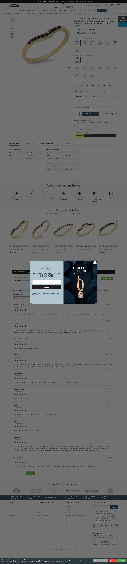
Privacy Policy (49, 562)
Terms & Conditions (61, 562)
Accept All (121, 561)
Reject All (112, 561)
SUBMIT (47, 287)
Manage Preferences (101, 561)
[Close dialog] (95, 262)
